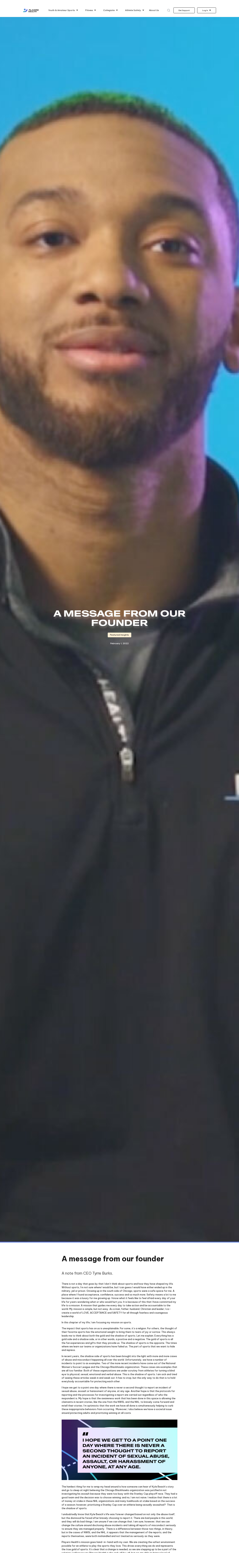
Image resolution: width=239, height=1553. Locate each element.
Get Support (184, 10)
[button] (63, 10)
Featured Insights (119, 635)
